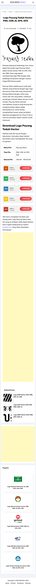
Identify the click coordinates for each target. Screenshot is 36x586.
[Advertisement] (18, 307)
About (7, 583)
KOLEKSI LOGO (23, 580)
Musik (31, 28)
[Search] (33, 2)
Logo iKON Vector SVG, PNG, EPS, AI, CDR (23, 396)
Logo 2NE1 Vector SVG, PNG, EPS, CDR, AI (23, 416)
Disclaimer (20, 583)
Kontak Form (7, 227)
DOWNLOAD (25, 168)
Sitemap (27, 583)
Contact (13, 583)
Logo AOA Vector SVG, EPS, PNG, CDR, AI (23, 406)
